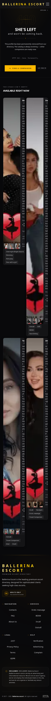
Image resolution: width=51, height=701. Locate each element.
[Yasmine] (14, 442)
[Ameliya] (37, 429)
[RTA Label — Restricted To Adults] (46, 696)
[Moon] (14, 181)
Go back (42, 68)
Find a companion (22, 68)
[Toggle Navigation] (47, 4)
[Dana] (37, 217)
